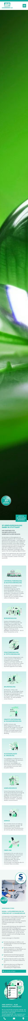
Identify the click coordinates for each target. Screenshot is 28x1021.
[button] (24, 5)
